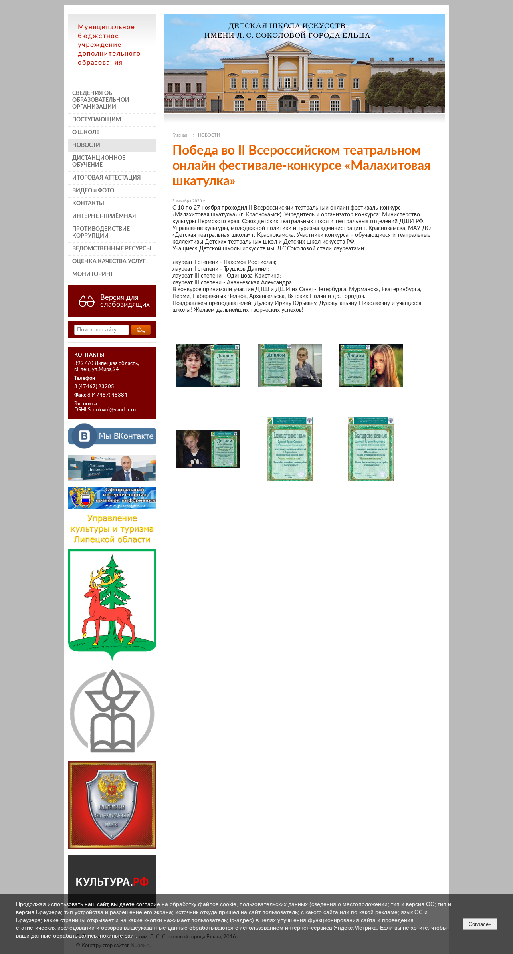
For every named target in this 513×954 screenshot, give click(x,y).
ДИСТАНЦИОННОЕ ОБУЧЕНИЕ (98, 161)
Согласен (480, 924)
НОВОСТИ (86, 145)
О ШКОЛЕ (85, 132)
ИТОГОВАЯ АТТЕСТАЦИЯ (106, 178)
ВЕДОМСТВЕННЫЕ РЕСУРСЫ (111, 249)
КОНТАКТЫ (88, 203)
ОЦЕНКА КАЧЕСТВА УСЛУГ (109, 261)
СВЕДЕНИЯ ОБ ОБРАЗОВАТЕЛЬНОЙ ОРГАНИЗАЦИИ (100, 100)
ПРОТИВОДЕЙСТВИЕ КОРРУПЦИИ (101, 232)
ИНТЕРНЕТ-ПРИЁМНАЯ (104, 216)
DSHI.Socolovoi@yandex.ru (105, 409)
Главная (179, 135)
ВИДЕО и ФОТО (93, 191)
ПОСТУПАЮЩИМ (96, 120)
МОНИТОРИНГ (93, 274)
